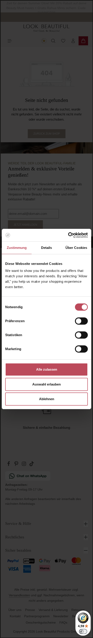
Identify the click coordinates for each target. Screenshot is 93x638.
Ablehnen (46, 399)
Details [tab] (46, 248)
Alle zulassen (46, 369)
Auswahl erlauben (46, 384)
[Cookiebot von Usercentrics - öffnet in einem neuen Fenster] (68, 235)
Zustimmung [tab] (17, 248)
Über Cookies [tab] (76, 248)
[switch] (81, 321)
